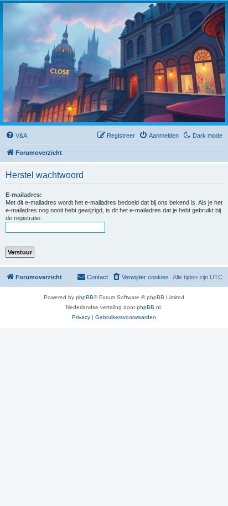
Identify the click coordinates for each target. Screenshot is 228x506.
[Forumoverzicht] (114, 62)
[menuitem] (16, 135)
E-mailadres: (24, 194)
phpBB (85, 297)
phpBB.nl (148, 307)
